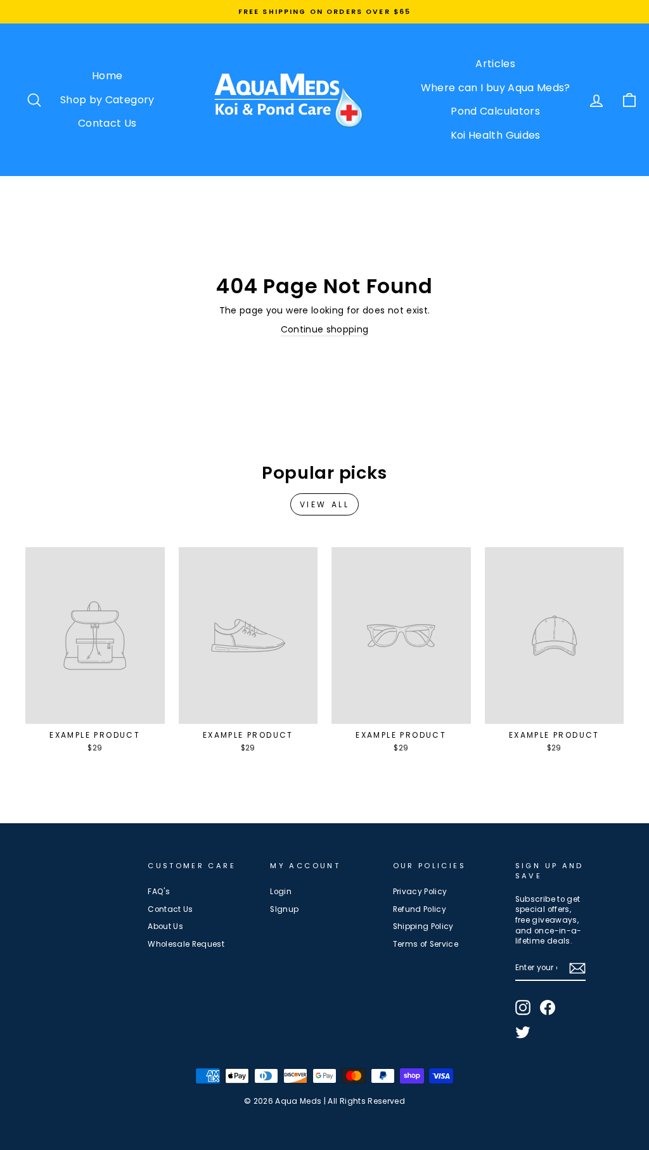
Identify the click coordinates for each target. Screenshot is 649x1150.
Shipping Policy (423, 926)
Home (107, 75)
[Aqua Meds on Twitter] (522, 1032)
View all (325, 504)
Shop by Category (107, 99)
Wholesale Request (186, 944)
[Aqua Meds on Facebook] (547, 1007)
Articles (495, 63)
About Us (165, 926)
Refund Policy (420, 909)
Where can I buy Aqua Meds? (495, 87)
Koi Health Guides (496, 135)
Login (281, 892)
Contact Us (107, 123)
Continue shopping (325, 330)
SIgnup (284, 909)
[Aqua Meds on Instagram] (522, 1007)
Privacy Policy (420, 892)
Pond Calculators (495, 111)
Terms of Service (426, 944)
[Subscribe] (577, 968)
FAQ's (159, 892)
